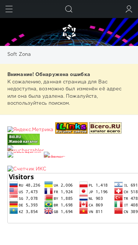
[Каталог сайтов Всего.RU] (105, 130)
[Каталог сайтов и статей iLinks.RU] (71, 130)
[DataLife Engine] (69, 32)
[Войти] (129, 9)
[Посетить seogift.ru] (26, 169)
